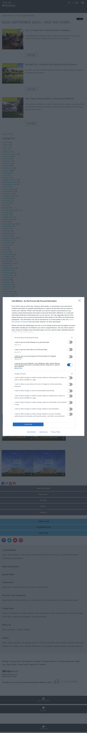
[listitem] (43, 337)
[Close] (80, 301)
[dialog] (43, 366)
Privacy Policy (55, 432)
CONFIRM (28, 424)
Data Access (43, 432)
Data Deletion (31, 432)
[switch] (70, 342)
